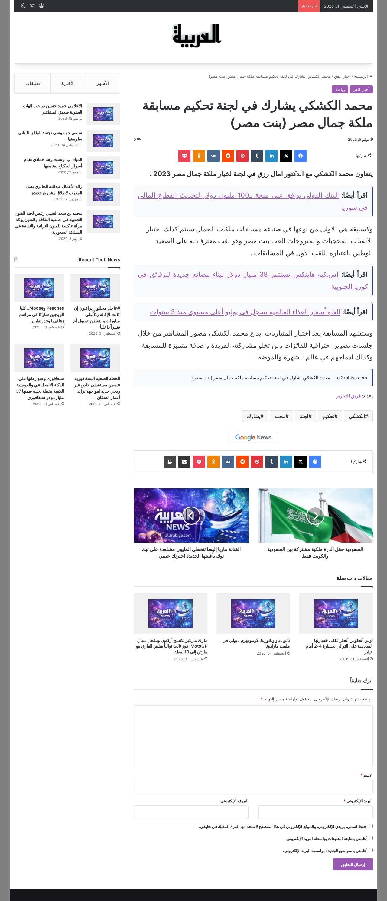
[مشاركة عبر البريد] (184, 462)
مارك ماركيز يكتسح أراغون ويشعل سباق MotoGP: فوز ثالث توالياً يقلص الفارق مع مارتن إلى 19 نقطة (171, 646)
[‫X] (286, 156)
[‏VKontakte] (213, 156)
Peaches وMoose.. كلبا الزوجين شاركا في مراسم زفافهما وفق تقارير (41, 314)
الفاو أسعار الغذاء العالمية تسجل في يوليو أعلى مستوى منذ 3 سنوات (245, 312)
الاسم (366, 775)
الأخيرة (68, 83)
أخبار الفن (342, 76)
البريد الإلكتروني (358, 800)
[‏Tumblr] (257, 156)
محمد (280, 416)
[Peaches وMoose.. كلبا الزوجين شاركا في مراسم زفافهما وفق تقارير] (39, 288)
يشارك (253, 416)
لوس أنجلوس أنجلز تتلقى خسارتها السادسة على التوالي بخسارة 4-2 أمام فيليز (339, 646)
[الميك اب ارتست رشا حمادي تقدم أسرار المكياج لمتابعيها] (103, 167)
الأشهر (103, 83)
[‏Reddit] (228, 156)
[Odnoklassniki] (199, 156)
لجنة (304, 416)
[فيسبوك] (300, 156)
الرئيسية (361, 76)
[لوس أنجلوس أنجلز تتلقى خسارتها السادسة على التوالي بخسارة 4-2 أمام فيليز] (336, 613)
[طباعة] (170, 462)
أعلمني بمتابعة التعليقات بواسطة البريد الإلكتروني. (326, 838)
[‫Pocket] (184, 156)
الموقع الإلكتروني (234, 800)
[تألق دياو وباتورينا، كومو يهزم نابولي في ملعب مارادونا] (253, 613)
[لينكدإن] (271, 156)
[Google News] (253, 437)
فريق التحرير (349, 396)
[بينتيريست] (242, 156)
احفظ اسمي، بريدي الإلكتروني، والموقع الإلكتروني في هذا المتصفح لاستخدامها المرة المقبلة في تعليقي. (283, 826)
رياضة (340, 89)
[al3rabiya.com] (193, 37)
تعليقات (32, 83)
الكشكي (357, 416)
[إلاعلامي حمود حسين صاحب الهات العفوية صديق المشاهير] (103, 114)
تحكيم (328, 416)
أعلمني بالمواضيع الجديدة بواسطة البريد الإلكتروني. (325, 850)
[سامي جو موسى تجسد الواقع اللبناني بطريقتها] (103, 141)
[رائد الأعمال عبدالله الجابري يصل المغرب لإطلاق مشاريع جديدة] (103, 194)
